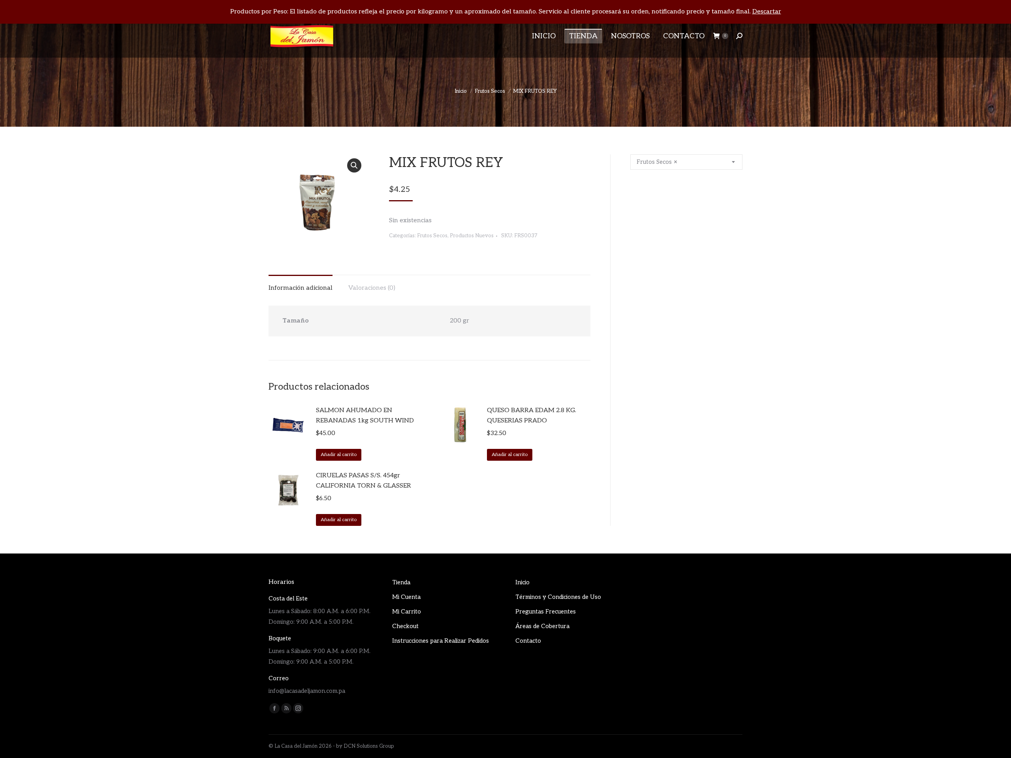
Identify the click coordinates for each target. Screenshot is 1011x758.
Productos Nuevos (472, 236)
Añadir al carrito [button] (339, 455)
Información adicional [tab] (301, 288)
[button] (354, 165)
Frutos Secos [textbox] (657, 161)
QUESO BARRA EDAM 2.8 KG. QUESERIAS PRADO (531, 415)
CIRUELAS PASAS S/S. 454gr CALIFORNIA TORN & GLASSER (363, 481)
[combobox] (686, 162)
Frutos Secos (432, 236)
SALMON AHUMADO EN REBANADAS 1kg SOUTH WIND (365, 415)
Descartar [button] (766, 11)
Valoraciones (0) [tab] (371, 288)
